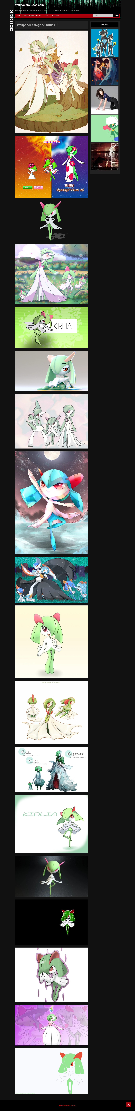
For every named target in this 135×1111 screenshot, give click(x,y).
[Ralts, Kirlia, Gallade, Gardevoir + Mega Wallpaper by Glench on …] (51, 1045)
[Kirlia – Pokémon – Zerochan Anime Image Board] (51, 1001)
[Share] (11, 30)
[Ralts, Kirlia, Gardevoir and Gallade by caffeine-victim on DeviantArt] (51, 448)
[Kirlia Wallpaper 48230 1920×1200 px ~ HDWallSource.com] (51, 944)
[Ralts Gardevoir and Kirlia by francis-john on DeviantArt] (51, 743)
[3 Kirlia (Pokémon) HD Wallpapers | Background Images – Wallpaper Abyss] (51, 852)
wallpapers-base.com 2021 (67, 1105)
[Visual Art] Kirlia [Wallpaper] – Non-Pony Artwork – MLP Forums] (51, 347)
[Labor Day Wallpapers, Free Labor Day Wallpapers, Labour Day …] (104, 156)
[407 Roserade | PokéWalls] (104, 128)
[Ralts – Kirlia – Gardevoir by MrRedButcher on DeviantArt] (51, 791)
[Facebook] (11, 11)
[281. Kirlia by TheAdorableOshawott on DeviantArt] (51, 896)
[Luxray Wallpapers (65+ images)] (104, 43)
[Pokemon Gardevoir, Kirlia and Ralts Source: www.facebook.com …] (51, 303)
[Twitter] (11, 15)
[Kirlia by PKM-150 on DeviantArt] (51, 677)
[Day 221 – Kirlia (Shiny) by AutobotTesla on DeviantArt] (51, 553)
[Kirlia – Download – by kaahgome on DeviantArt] (51, 241)
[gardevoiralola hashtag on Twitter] (51, 197)
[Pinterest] (11, 19)
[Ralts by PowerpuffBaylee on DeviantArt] (51, 602)
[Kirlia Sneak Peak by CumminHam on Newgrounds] (51, 391)
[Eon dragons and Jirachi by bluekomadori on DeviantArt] (104, 71)
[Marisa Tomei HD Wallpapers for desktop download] (104, 100)
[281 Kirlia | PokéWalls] (51, 1093)
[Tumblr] (11, 26)
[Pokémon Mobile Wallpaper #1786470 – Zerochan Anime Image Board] (51, 132)
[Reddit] (11, 22)
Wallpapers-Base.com (29, 4)
